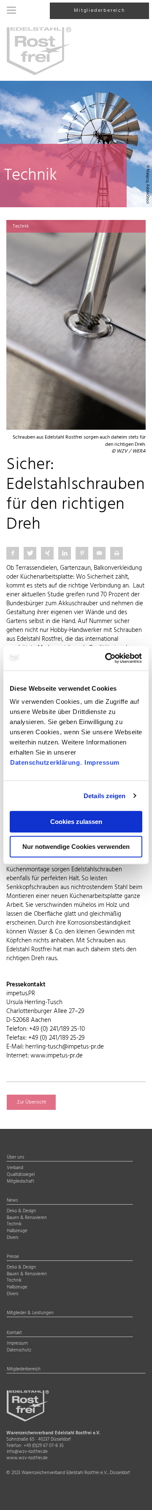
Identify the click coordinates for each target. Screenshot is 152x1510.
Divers (12, 1238)
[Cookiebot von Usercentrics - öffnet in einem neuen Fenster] (107, 658)
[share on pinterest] (82, 553)
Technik (14, 1224)
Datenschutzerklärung (45, 762)
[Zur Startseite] (39, 50)
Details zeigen (104, 795)
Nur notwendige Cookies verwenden (76, 846)
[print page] (116, 553)
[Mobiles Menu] (11, 11)
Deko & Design (21, 1211)
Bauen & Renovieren (27, 1218)
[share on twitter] (30, 553)
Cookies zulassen (76, 821)
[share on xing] (47, 553)
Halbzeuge (17, 1231)
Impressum (101, 762)
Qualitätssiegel (21, 1175)
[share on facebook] (12, 553)
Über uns (15, 1157)
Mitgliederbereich (99, 10)
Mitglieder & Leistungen (30, 1313)
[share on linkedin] (64, 553)
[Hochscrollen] (135, 1496)
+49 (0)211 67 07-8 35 (44, 1446)
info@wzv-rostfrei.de (27, 1451)
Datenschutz (19, 1350)
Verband (15, 1168)
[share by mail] (99, 553)
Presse (13, 1257)
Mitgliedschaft (20, 1181)
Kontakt (14, 1333)
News (12, 1200)
